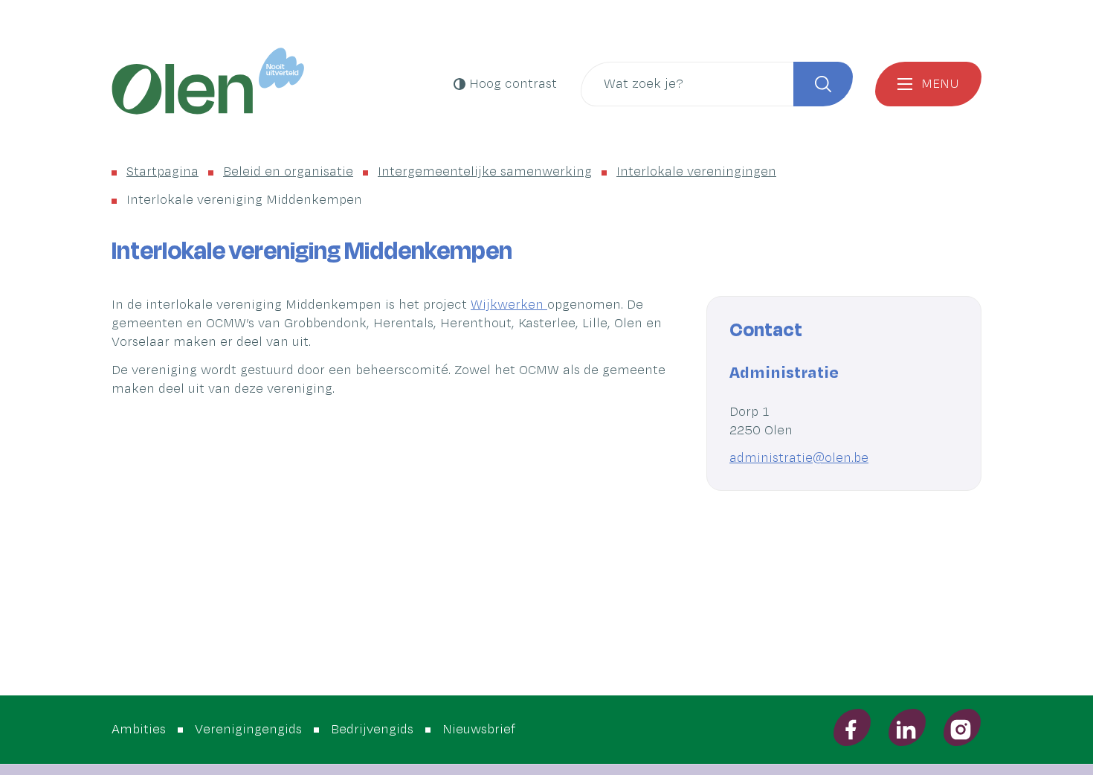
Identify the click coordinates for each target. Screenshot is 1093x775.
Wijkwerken (509, 305)
